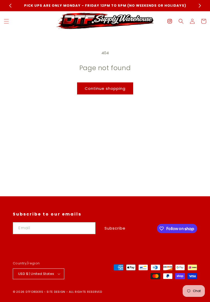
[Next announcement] (199, 5)
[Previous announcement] (10, 5)
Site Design (56, 292)
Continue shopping (105, 88)
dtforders (34, 292)
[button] (6, 21)
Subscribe (114, 228)
